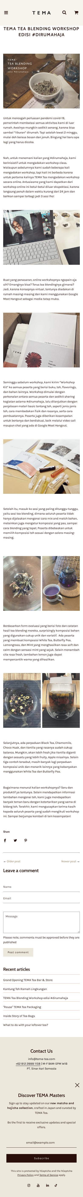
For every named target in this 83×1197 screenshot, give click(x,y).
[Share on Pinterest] (26, 840)
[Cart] (76, 13)
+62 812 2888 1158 (28, 1063)
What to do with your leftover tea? (25, 1025)
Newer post (68, 861)
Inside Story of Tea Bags (19, 1016)
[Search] (64, 13)
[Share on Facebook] (5, 840)
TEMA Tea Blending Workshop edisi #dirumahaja (35, 998)
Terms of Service (48, 1174)
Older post (13, 861)
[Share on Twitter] (15, 840)
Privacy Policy (25, 1174)
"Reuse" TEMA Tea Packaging (22, 1007)
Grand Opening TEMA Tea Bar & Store (28, 980)
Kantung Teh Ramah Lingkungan (25, 989)
